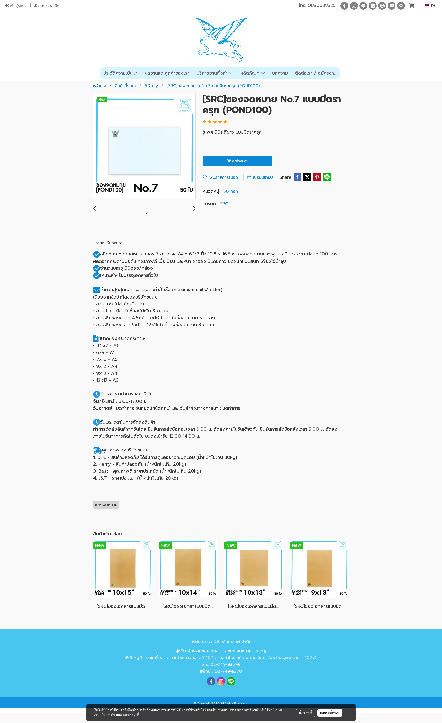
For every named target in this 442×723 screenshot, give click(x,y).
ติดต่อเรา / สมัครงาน (316, 73)
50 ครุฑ (230, 191)
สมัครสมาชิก (48, 6)
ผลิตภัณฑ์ (250, 73)
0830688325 (322, 5)
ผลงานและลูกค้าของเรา (167, 73)
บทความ (280, 73)
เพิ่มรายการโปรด (222, 177)
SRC (224, 204)
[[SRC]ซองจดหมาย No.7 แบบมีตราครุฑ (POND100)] (144, 146)
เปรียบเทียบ (262, 177)
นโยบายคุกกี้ (131, 715)
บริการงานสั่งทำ (213, 73)
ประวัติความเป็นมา (120, 73)
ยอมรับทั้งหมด (330, 713)
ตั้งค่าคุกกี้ (305, 713)
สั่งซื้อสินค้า (239, 161)
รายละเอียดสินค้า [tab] (109, 243)
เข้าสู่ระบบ (18, 6)
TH (432, 5)
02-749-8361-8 (225, 664)
